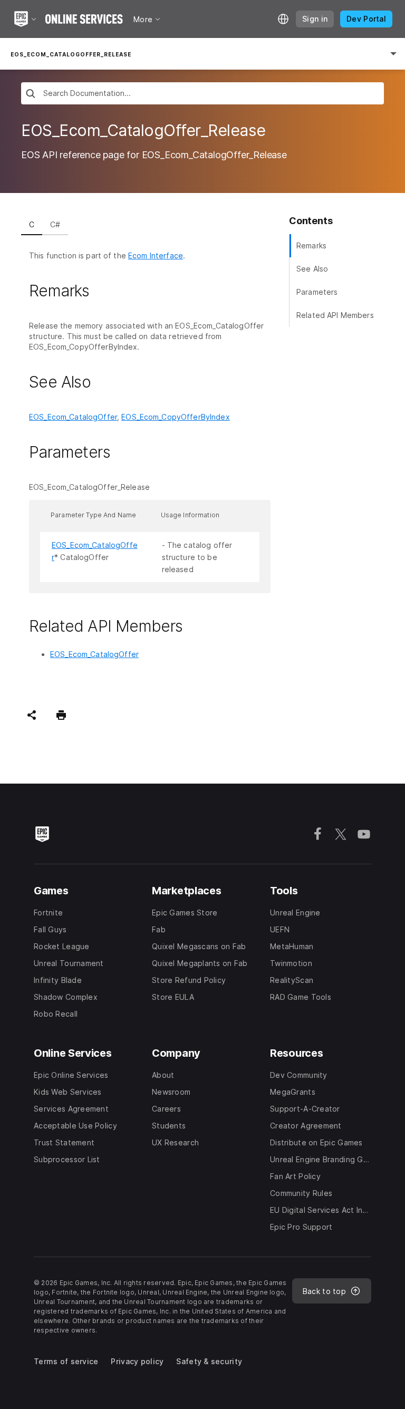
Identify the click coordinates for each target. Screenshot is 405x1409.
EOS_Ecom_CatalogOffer (73, 416)
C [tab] (31, 224)
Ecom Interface (155, 255)
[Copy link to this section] (102, 291)
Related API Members (335, 315)
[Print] (61, 715)
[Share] (31, 715)
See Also (312, 268)
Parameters (317, 291)
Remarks (311, 245)
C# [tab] (55, 224)
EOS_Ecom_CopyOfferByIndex (175, 416)
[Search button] (30, 94)
